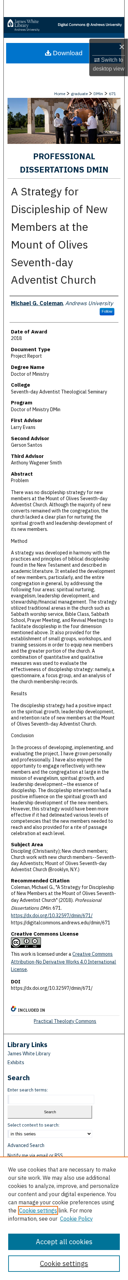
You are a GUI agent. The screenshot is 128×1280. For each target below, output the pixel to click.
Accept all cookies (64, 1241)
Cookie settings (38, 1210)
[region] (64, 1218)
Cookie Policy (76, 1218)
